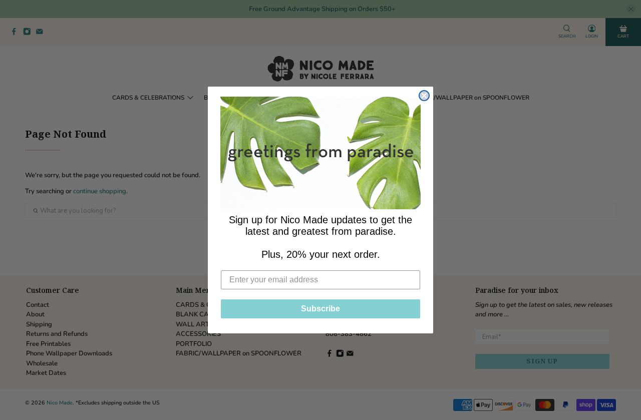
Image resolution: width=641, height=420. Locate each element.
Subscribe (320, 308)
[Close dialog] (424, 96)
